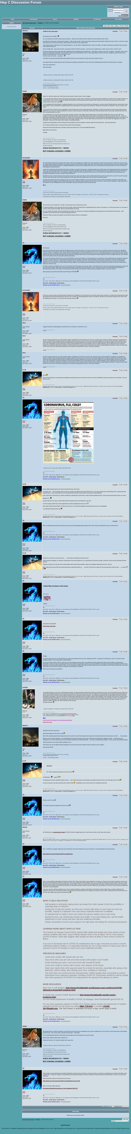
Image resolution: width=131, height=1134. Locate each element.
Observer (25, 30)
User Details (118, 19)
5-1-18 (24, 369)
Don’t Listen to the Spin (49, 626)
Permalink (115, 31)
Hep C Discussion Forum (29, 23)
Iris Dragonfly (26, 157)
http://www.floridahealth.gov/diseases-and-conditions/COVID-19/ (60, 1088)
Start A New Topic (109, 26)
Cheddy (25, 91)
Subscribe (125, 1119)
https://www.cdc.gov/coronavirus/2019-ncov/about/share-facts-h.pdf (61, 1081)
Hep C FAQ (45, 282)
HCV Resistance (61, 282)
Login (126, 11)
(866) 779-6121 (86, 1006)
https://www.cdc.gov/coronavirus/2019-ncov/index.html (58, 854)
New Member (125, 14)
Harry (24, 322)
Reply (116, 26)
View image (45, 603)
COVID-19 (40, 23)
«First (103, 1106)
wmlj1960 (25, 687)
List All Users (97, 19)
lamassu (25, 827)
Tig (23, 242)
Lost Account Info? (123, 16)
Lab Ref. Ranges (52, 282)
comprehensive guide (59, 832)
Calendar (76, 19)
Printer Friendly (124, 26)
